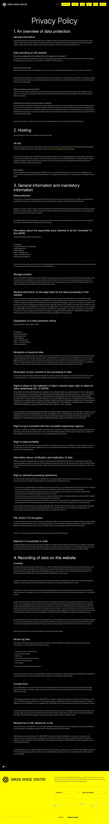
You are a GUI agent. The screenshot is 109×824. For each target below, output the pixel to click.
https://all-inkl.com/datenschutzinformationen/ (61, 149)
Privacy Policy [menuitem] (73, 817)
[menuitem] (65, 4)
